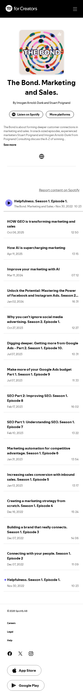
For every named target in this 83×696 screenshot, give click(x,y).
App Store (27, 670)
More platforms (60, 114)
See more (10, 145)
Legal (10, 631)
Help (9, 640)
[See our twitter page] (20, 653)
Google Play (29, 685)
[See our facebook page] (9, 653)
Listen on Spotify (28, 114)
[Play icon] (8, 203)
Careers (11, 623)
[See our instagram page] (31, 653)
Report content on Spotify (59, 190)
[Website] (41, 156)
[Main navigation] (75, 9)
